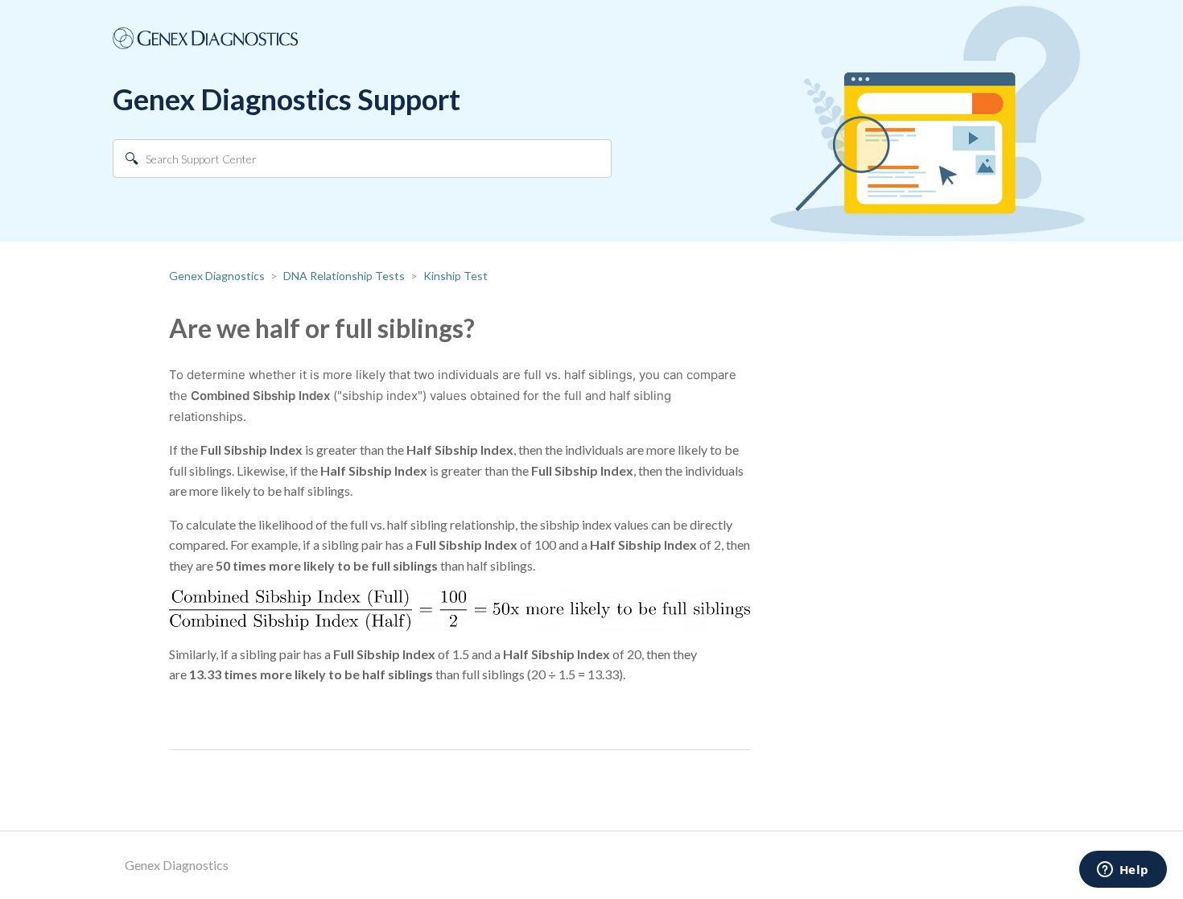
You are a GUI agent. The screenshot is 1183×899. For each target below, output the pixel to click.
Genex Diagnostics (217, 275)
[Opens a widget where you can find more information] (1122, 871)
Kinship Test (455, 275)
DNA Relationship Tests (344, 275)
